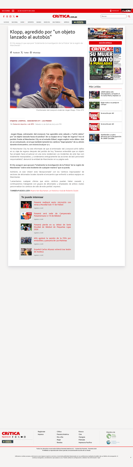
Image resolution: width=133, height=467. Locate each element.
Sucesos (6, 22)
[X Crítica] (14, 16)
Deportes (31, 22)
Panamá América (63, 434)
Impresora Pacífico (85, 442)
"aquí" (98, 457)
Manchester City (33, 121)
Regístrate (41, 431)
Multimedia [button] (56, 22)
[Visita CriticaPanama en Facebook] (13, 437)
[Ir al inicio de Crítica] (65, 16)
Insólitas (47, 22)
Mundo (39, 22)
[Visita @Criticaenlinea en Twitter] (16, 437)
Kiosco (81, 431)
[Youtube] (17, 16)
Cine (80, 434)
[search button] (129, 16)
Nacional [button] (15, 22)
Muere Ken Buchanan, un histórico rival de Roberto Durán (54, 191)
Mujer (59, 440)
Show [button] (22, 22)
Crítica (59, 431)
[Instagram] (10, 16)
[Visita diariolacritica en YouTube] (22, 437)
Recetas (59, 442)
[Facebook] (4, 16)
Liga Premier (47, 121)
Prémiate (82, 440)
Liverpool (22, 121)
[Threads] (7, 16)
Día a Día (60, 437)
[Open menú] (13, 10)
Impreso (66, 22)
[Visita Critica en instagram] (25, 437)
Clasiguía (82, 437)
